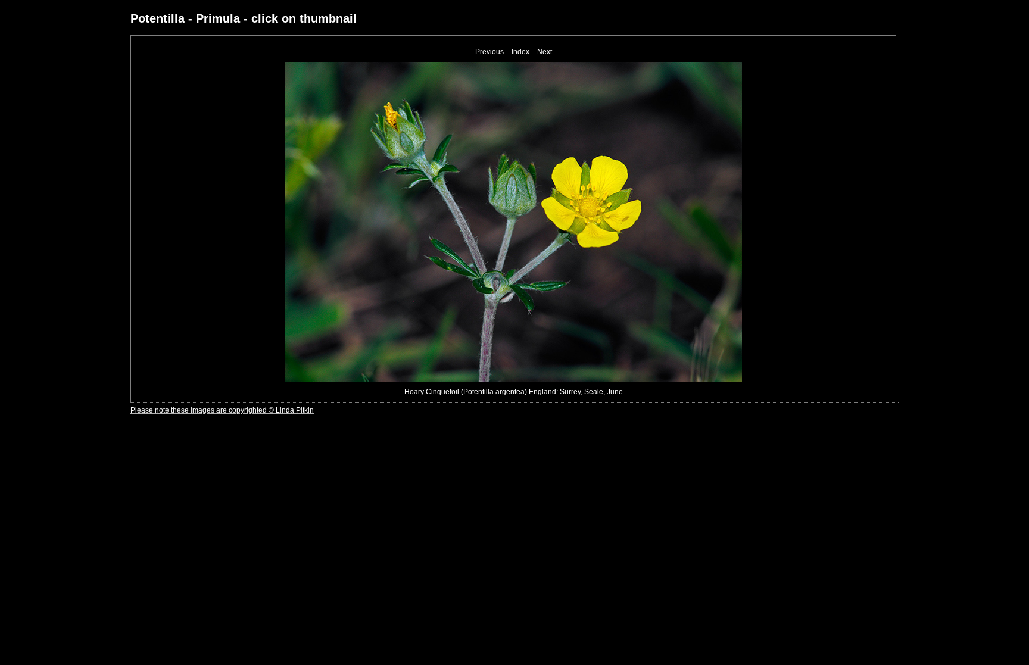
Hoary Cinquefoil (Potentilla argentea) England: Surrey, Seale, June (513, 392)
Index (520, 52)
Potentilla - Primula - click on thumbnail (243, 18)
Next (544, 52)
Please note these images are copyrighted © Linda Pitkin (222, 410)
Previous (489, 52)
